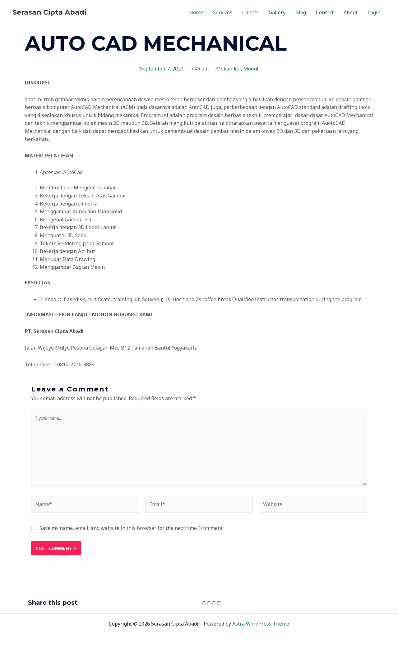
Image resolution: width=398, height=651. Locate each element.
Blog (300, 12)
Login (374, 12)
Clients (250, 12)
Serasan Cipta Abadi (49, 12)
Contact (325, 12)
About (351, 12)
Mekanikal (228, 68)
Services (222, 12)
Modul (250, 68)
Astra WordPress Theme (260, 623)
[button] (204, 603)
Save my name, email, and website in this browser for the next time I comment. (131, 528)
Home (196, 12)
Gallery (277, 12)
